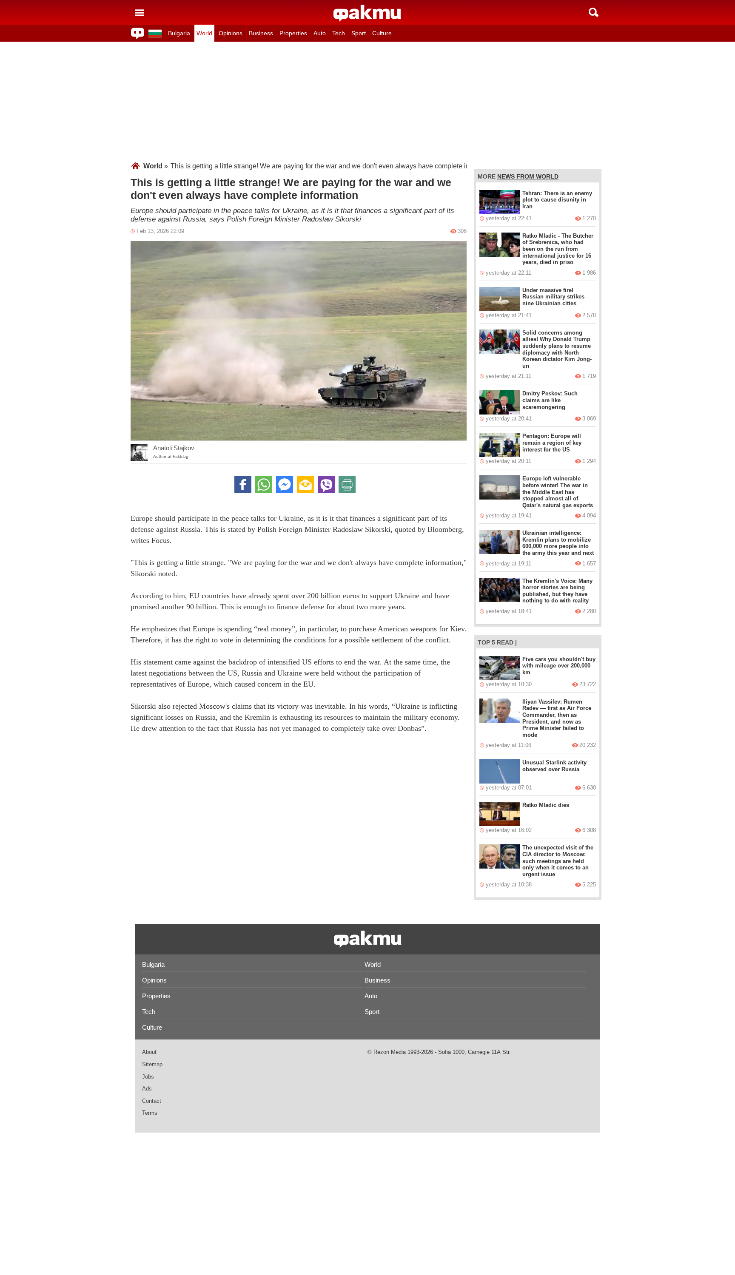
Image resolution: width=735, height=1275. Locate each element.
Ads (147, 1088)
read (505, 642)
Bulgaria (179, 33)
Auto (319, 33)
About (149, 1052)
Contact (151, 1101)
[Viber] (326, 484)
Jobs (148, 1076)
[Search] (593, 12)
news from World (527, 176)
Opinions (230, 33)
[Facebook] (242, 484)
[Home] (367, 13)
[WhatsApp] (263, 484)
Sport (358, 33)
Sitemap (152, 1064)
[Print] (347, 484)
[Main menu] (139, 12)
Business (261, 33)
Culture (382, 33)
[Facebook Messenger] (284, 484)
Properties (293, 33)
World (204, 33)
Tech (338, 33)
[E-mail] (305, 484)
